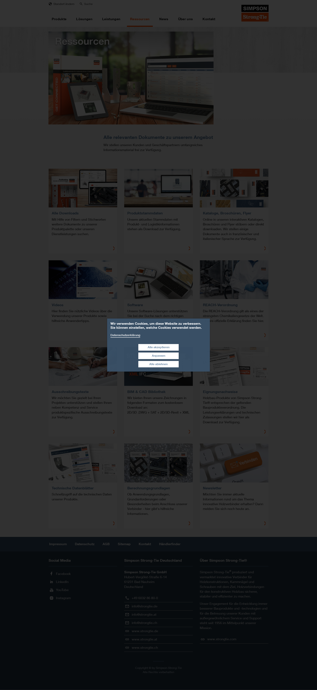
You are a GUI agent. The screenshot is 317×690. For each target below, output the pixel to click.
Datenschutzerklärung (125, 335)
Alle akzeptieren (159, 347)
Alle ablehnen (158, 364)
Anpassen (158, 355)
